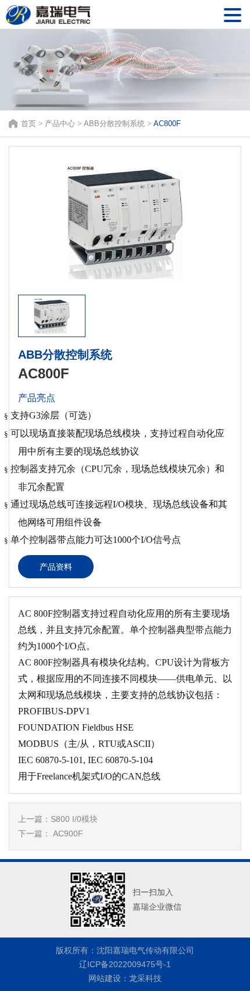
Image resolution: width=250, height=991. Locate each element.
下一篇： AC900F (50, 833)
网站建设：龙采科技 (125, 978)
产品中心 (60, 123)
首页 (28, 123)
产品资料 (56, 566)
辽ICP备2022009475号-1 (125, 964)
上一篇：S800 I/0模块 (58, 819)
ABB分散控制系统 (114, 123)
